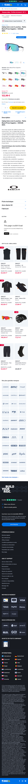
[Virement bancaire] (14, 614)
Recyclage (4, 552)
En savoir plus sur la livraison (17, 732)
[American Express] (6, 607)
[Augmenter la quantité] (7, 108)
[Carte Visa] (22, 600)
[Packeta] (22, 632)
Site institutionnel (6, 537)
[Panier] (25, 5)
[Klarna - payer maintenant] (22, 607)
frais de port (12, 686)
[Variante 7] (17, 79)
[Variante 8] (23, 79)
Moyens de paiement (7, 571)
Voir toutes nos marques (9, 477)
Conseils (4, 588)
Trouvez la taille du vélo (7, 576)
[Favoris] (18, 5)
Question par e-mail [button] (21, 112)
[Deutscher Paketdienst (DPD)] (14, 625)
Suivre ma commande (7, 573)
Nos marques (5, 578)
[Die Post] (22, 625)
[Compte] (22, 5)
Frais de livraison (6, 569)
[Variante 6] (10, 79)
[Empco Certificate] (6, 644)
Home (3, 15)
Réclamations (5, 566)
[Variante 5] (4, 79)
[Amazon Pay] (6, 614)
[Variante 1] (4, 73)
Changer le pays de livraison (8, 702)
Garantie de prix (6, 583)
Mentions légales (6, 535)
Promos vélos (6, 12)
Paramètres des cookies (8, 549)
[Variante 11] (17, 86)
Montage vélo (5, 585)
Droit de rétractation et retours (9, 564)
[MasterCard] (14, 600)
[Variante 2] (10, 73)
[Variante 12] (23, 86)
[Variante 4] (23, 73)
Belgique (3, 103)
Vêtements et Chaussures (16, 15)
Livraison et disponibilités (8, 581)
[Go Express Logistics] (14, 632)
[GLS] (6, 632)
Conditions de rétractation (8, 544)
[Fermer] (24, 20)
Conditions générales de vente (9, 542)
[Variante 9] (4, 86)
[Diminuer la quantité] (3, 108)
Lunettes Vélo (6, 17)
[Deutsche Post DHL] (6, 625)
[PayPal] (14, 607)
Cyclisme (8, 15)
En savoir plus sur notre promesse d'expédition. (14, 742)
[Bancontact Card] (6, 600)
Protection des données (7, 547)
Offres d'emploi (5, 540)
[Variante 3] (17, 73)
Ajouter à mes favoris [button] (7, 112)
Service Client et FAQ (7, 561)
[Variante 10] (10, 86)
